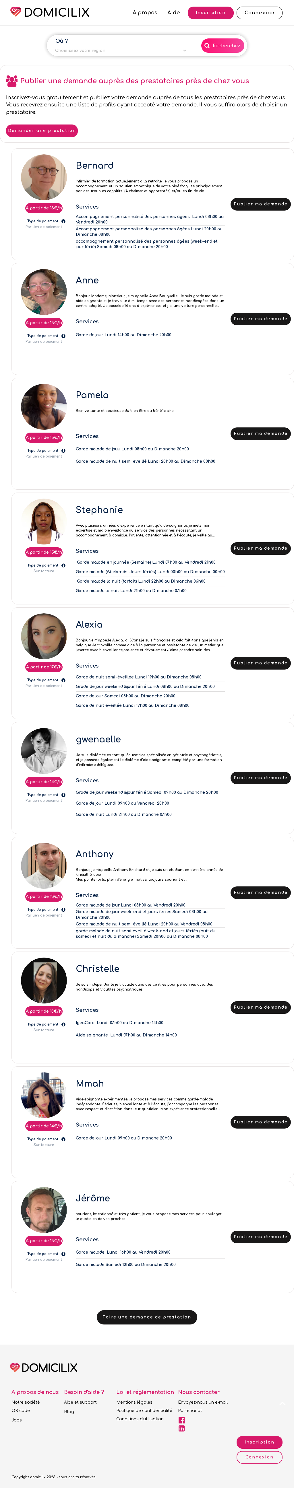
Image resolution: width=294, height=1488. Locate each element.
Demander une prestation (42, 131)
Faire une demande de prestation (147, 1317)
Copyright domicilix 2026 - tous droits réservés (53, 1477)
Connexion (259, 1457)
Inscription (259, 1442)
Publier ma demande (261, 204)
